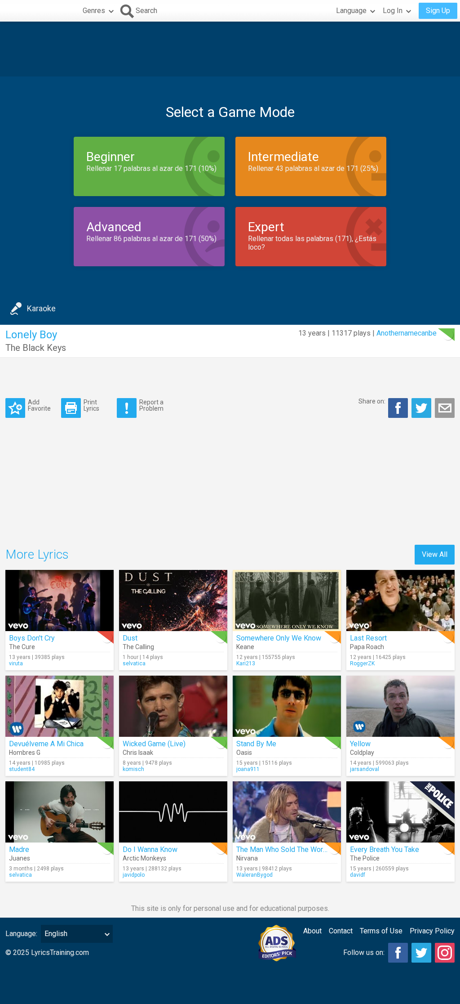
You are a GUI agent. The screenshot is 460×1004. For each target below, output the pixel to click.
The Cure (22, 646)
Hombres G (24, 752)
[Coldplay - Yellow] (400, 706)
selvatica (134, 663)
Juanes (19, 858)
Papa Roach (367, 646)
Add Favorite (39, 405)
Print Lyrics (91, 405)
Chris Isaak (138, 752)
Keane (245, 646)
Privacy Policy (432, 931)
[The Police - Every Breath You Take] (400, 812)
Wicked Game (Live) (154, 744)
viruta (16, 663)
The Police (365, 858)
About (312, 931)
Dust (130, 638)
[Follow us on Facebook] (398, 953)
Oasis (244, 752)
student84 (22, 769)
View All (434, 554)
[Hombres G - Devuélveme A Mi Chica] (59, 706)
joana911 (248, 769)
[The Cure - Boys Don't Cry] (59, 600)
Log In (392, 10)
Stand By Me (256, 744)
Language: (21, 933)
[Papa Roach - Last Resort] (400, 600)
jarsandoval (364, 769)
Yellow (360, 744)
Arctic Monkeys (144, 858)
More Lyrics (37, 554)
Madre (19, 849)
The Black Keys (35, 347)
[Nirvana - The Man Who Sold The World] (287, 812)
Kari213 (245, 663)
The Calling (138, 646)
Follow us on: (364, 952)
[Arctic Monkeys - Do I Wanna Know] (173, 812)
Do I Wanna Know (150, 849)
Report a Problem (151, 405)
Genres (94, 10)
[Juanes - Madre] (59, 812)
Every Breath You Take (384, 849)
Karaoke (41, 308)
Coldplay (362, 752)
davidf (357, 875)
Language (351, 10)
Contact (341, 931)
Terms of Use (381, 931)
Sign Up (438, 10)
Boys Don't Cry (32, 638)
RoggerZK (362, 663)
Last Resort (368, 638)
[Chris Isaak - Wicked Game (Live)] (173, 706)
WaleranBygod (254, 875)
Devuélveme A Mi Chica (46, 744)
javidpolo (134, 875)
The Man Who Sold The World (282, 849)
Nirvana (247, 858)
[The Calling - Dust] (173, 600)
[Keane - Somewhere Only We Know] (287, 600)
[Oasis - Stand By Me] (287, 706)
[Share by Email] (445, 408)
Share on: (371, 401)
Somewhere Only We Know (278, 638)
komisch (133, 769)
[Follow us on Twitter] (421, 953)
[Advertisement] (230, 49)
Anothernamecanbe (406, 333)
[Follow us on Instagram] (445, 953)
